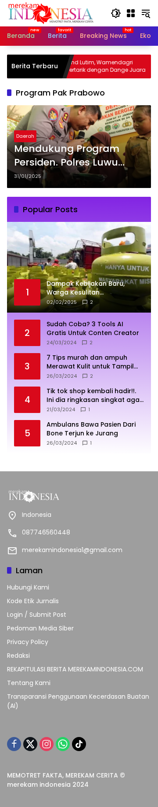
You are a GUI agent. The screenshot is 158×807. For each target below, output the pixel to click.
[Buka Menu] (131, 13)
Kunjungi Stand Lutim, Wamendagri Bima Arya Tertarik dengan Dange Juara (79, 66)
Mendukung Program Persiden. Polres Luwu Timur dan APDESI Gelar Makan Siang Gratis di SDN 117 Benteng (71, 156)
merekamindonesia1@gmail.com (72, 549)
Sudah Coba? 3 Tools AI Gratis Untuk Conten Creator (93, 328)
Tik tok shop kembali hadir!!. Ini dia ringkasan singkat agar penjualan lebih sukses (94, 395)
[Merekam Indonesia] (51, 12)
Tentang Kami (28, 682)
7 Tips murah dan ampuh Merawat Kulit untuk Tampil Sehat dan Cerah (90, 362)
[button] (116, 13)
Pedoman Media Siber (40, 628)
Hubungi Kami (28, 587)
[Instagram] (47, 744)
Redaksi (18, 655)
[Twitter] (30, 744)
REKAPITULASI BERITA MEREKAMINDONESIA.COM (75, 669)
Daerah (25, 136)
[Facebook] (14, 744)
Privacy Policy (27, 641)
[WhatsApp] (63, 744)
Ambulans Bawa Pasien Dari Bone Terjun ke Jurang (91, 429)
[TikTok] (79, 744)
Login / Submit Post (36, 614)
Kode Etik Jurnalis (33, 601)
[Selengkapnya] (79, 496)
